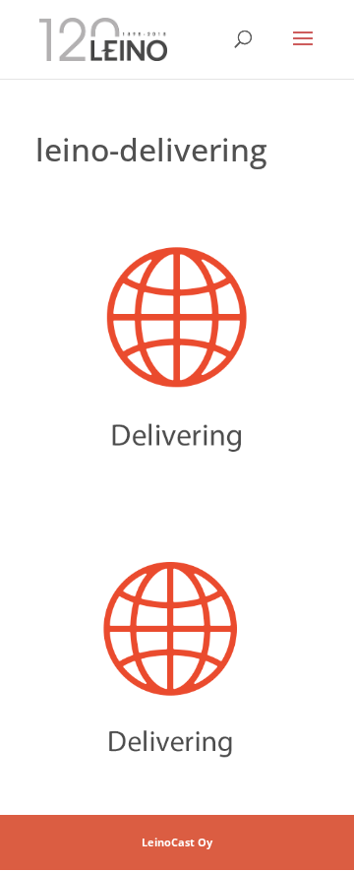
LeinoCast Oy (177, 842)
